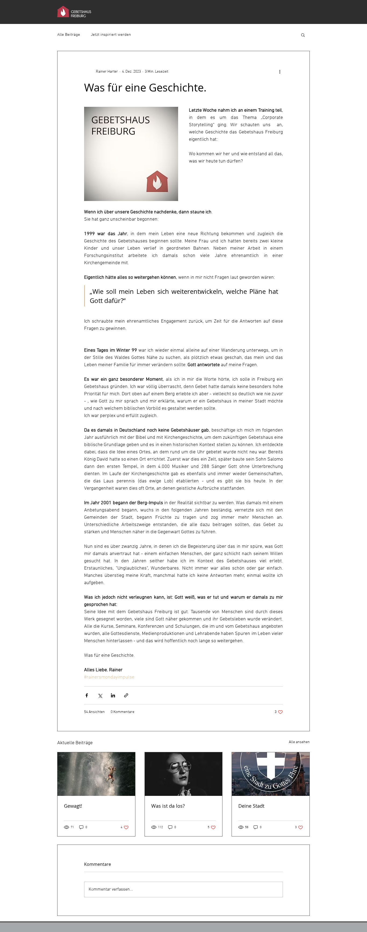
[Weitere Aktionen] (279, 71)
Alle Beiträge (68, 34)
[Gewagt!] (96, 774)
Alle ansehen (299, 742)
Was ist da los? (168, 806)
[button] (302, 35)
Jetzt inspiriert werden (111, 34)
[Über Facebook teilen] (86, 695)
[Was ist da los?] (183, 774)
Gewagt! (73, 806)
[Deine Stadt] (271, 774)
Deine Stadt (251, 806)
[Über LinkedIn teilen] (113, 695)
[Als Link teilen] (126, 695)
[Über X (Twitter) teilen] (99, 695)
